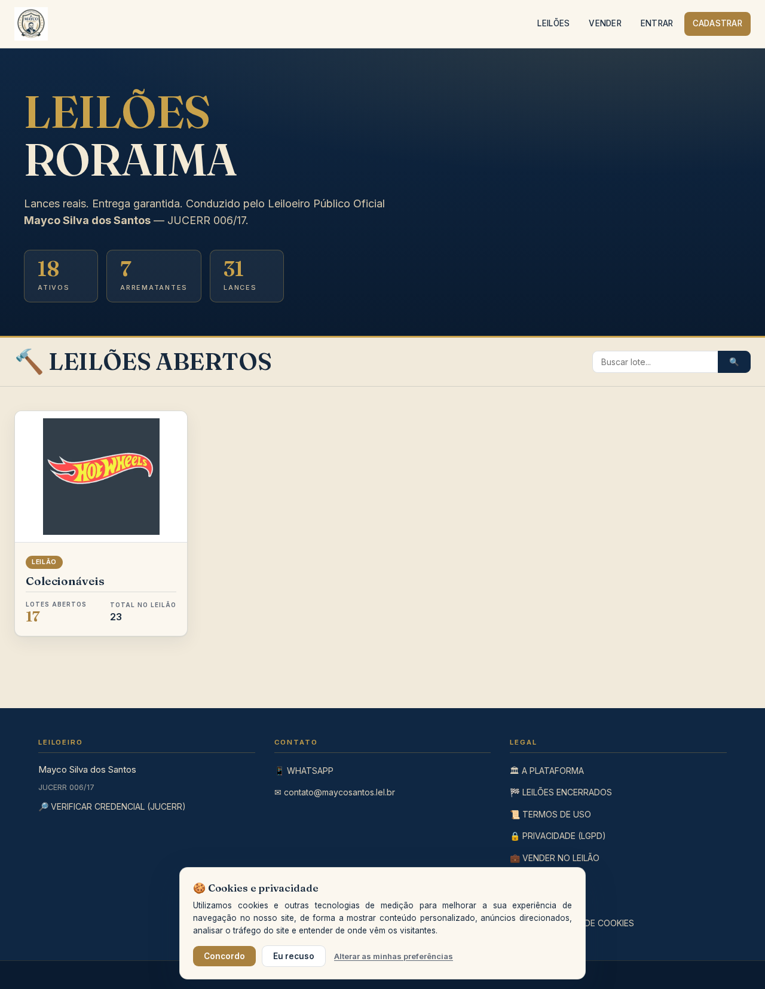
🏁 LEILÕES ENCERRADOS (561, 792)
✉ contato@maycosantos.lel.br (334, 792)
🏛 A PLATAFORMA (547, 771)
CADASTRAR (717, 23)
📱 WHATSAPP (303, 771)
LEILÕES (553, 23)
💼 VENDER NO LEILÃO (554, 858)
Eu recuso (293, 956)
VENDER (605, 23)
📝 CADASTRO (539, 879)
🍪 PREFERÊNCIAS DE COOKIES (572, 923)
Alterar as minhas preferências (393, 956)
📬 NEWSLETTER (544, 901)
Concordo (224, 956)
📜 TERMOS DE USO (550, 814)
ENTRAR (657, 23)
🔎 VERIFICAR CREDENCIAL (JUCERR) (112, 806)
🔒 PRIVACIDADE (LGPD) (558, 836)
